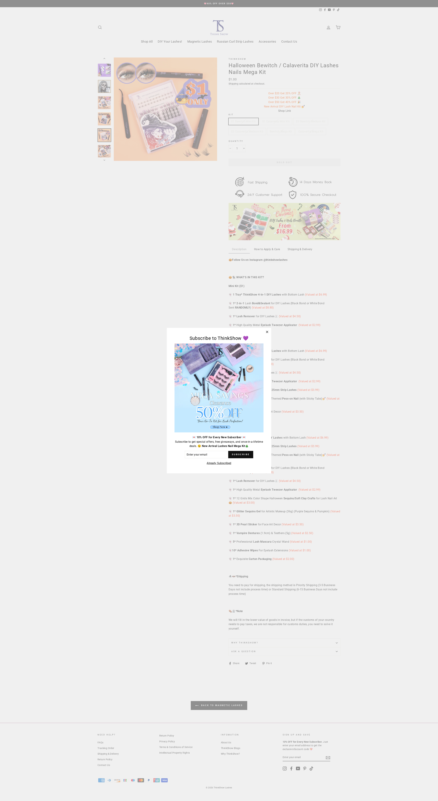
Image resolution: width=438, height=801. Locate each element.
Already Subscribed (219, 463)
